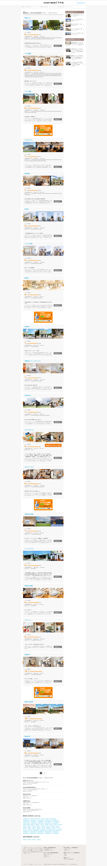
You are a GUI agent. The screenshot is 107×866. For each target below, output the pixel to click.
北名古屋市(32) (48, 828)
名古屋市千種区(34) (33, 820)
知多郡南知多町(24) (48, 831)
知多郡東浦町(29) (41, 831)
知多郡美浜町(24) (55, 831)
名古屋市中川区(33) (26, 823)
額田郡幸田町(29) (33, 833)
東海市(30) (29, 827)
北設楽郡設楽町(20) (40, 833)
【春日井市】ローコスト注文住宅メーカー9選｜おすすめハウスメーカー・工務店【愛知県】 (77, 50)
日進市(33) (29, 828)
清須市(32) (43, 828)
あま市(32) (25, 830)
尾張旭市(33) (48, 827)
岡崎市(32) (37, 824)
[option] (43, 25)
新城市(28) (25, 827)
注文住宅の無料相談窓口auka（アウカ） (63, 864)
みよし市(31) (59, 828)
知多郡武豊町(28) (26, 833)
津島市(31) (56, 824)
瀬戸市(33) (32, 818)
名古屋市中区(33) (34, 821)
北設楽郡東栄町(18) (48, 833)
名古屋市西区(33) (55, 820)
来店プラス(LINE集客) (69, 859)
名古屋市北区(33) (48, 820)
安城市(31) (34, 825)
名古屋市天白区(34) (26, 824)
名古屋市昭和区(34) (41, 821)
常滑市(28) (48, 825)
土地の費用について (48, 849)
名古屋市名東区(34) (55, 823)
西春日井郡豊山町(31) (44, 830)
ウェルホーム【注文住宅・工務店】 (77, 33)
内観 (65, 854)
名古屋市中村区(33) (26, 821)
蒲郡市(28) (43, 825)
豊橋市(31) (32, 824)
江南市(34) (47, 818)
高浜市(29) (53, 827)
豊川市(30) (51, 824)
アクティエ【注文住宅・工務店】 (76, 29)
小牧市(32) (53, 825)
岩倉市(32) (58, 827)
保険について (47, 855)
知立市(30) (43, 827)
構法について (67, 850)
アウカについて (25, 864)
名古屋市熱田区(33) (56, 821)
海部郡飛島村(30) (26, 831)
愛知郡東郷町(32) (36, 830)
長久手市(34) (30, 830)
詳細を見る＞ (58, 45)
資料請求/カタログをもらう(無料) (53, 445)
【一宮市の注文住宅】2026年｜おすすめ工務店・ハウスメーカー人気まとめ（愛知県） (77, 64)
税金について (47, 856)
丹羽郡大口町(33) (53, 818)
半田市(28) (46, 824)
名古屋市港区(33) (34, 823)
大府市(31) (34, 827)
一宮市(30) (42, 824)
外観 (65, 855)
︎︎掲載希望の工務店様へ (81, 2)
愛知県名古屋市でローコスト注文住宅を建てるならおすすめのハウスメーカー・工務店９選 (74, 44)
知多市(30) (39, 827)
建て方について (68, 849)
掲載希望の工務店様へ (47, 864)
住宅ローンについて (48, 854)
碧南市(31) (60, 824)
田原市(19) (34, 828)
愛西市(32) (39, 828)
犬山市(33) (43, 818)
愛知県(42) (34, 839)
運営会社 (31, 864)
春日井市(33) (37, 818)
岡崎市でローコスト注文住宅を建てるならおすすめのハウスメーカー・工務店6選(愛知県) (77, 57)
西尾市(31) (39, 825)
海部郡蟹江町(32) (58, 830)
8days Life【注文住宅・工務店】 (76, 24)
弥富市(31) (54, 828)
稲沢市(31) (57, 825)
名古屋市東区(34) (41, 820)
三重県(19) (39, 839)
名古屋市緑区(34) (48, 823)
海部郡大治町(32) (51, 830)
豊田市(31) (29, 825)
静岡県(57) (25, 839)
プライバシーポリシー (38, 864)
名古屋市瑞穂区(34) (48, 821)
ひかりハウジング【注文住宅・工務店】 (77, 20)
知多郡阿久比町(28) (33, 831)
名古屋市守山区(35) (26, 818)
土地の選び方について (48, 850)
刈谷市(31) (25, 825)
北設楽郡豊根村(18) (55, 833)
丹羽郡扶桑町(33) (26, 820)
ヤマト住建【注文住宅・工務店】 (76, 15)
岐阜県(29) (29, 839)
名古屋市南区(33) (41, 823)
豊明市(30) (25, 828)
